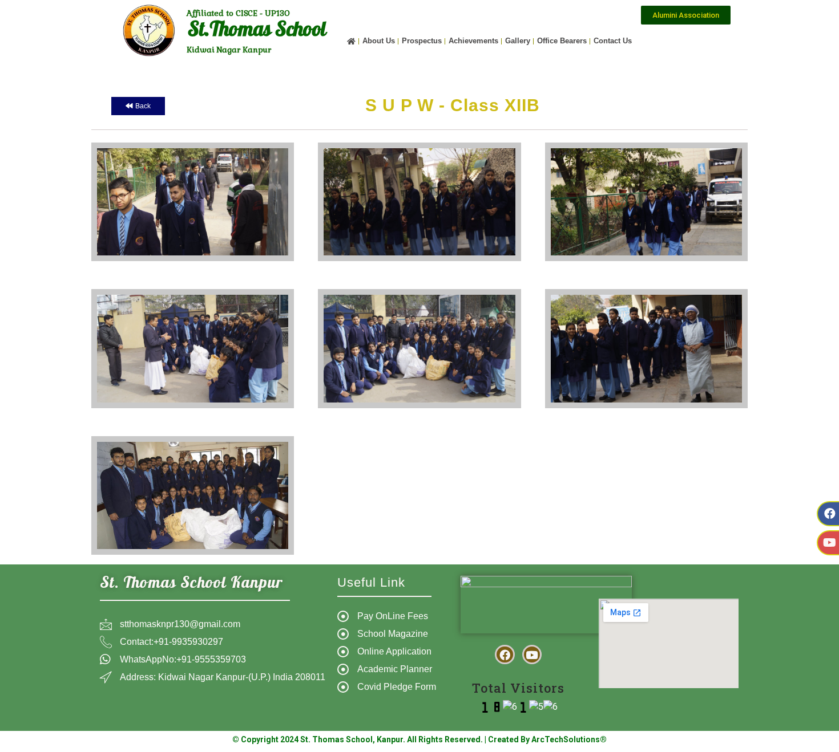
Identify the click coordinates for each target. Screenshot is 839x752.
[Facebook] (504, 654)
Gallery (517, 40)
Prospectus (422, 40)
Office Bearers (562, 40)
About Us (378, 40)
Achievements (473, 40)
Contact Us (613, 40)
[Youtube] (532, 654)
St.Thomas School (257, 31)
